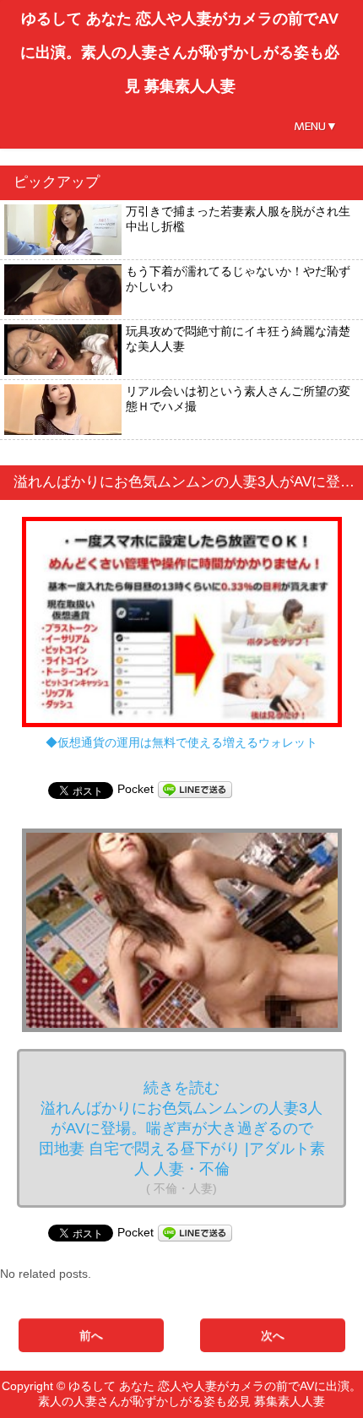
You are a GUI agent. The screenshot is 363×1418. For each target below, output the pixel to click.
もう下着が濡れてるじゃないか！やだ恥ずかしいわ (238, 278)
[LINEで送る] (195, 789)
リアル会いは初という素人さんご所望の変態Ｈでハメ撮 (238, 398)
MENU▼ (316, 126)
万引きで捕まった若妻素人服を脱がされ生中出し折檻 (238, 218)
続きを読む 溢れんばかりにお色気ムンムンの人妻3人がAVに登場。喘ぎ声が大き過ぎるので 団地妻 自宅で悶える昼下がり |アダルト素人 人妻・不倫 (183, 1137)
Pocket (135, 789)
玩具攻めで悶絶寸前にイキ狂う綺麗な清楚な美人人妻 (238, 338)
